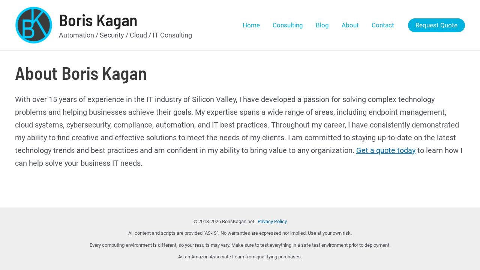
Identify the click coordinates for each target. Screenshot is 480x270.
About (350, 25)
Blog (322, 25)
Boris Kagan (98, 20)
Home (251, 25)
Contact (383, 25)
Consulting (288, 25)
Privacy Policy (272, 221)
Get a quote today (386, 150)
